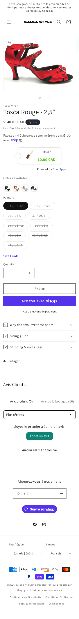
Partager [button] (14, 361)
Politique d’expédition (32, 603)
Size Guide (11, 256)
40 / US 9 (17, 236)
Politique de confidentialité (25, 597)
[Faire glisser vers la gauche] (30, 98)
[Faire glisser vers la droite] (49, 98)
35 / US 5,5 (45, 207)
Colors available (15, 178)
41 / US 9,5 (42, 236)
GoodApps (59, 169)
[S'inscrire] (61, 493)
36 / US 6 (17, 216)
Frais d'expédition (12, 128)
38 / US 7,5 (18, 226)
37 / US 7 (41, 216)
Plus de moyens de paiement (39, 311)
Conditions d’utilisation (59, 597)
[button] (9, 22)
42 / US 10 (17, 246)
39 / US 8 (44, 226)
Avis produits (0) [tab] (21, 401)
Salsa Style (22, 584)
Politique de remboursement (46, 590)
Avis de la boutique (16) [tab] (57, 401)
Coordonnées (56, 603)
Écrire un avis (39, 436)
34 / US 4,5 (18, 207)
